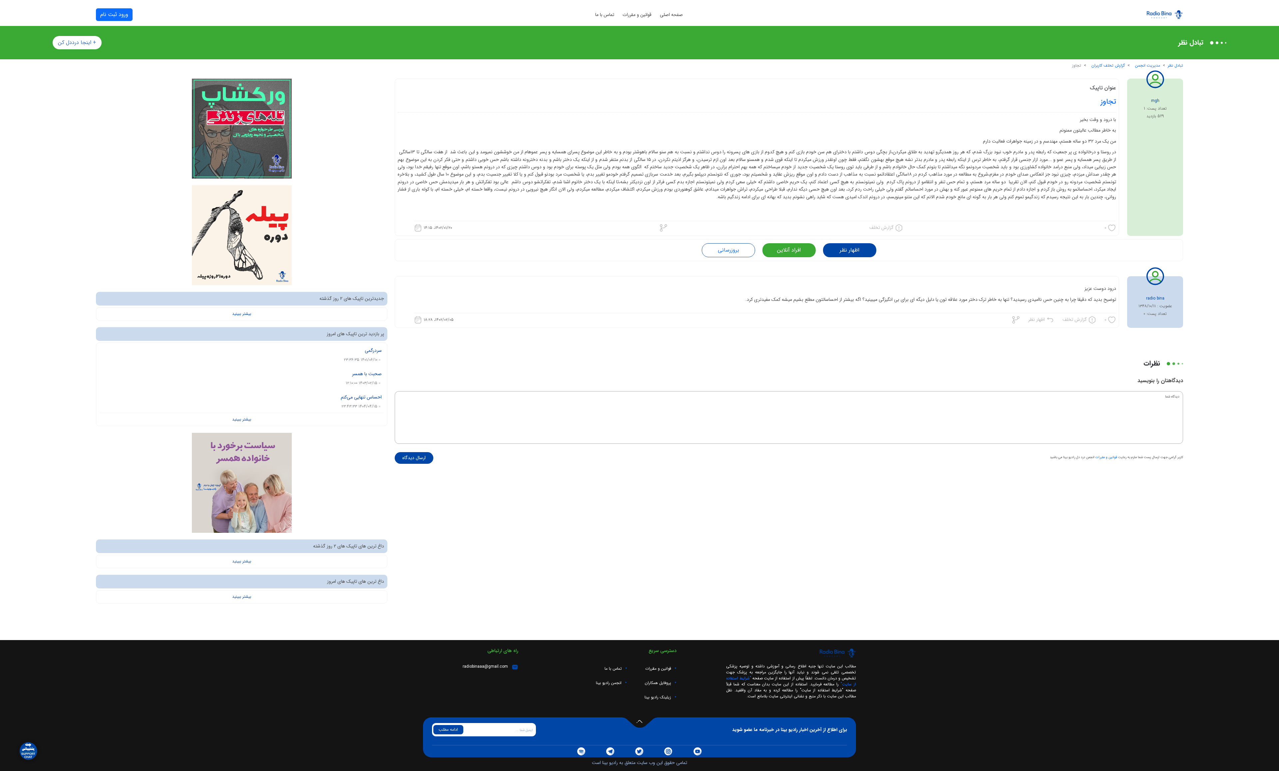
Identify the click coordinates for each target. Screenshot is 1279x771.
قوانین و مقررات (637, 14)
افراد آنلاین (789, 250)
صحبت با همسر (367, 374)
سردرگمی (373, 350)
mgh (1155, 101)
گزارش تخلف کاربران (1108, 65)
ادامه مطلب (448, 729)
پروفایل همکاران (658, 683)
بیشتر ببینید (241, 314)
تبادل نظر (1175, 65)
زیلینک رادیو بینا (657, 697)
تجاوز (1108, 101)
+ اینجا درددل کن (77, 42)
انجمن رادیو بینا (609, 683)
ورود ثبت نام (114, 14)
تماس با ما (604, 14)
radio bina (1155, 299)
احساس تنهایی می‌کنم (361, 397)
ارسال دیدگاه (414, 457)
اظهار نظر (849, 250)
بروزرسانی (728, 250)
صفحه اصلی (671, 14)
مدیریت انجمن (1147, 65)
